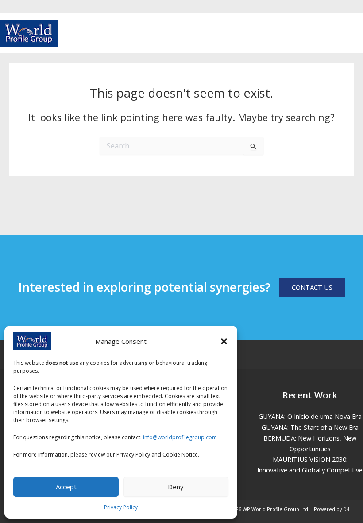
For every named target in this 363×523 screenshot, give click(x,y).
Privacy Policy (121, 507)
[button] (224, 341)
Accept (66, 486)
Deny (176, 486)
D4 (346, 509)
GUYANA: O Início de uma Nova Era (310, 416)
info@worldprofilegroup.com (180, 437)
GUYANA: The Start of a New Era (310, 427)
